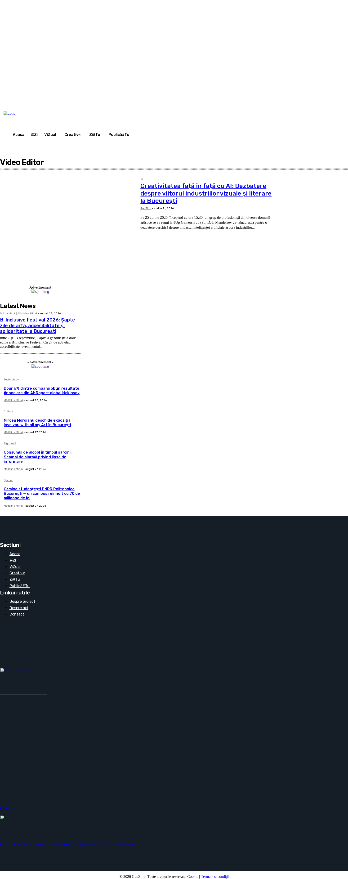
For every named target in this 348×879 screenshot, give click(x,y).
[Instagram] (301, 108)
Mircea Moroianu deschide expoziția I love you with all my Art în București (38, 422)
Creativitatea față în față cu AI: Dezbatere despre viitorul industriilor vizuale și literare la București (206, 193)
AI (141, 179)
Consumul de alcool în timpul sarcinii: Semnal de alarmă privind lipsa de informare (38, 457)
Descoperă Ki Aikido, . (69, 844)
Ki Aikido (7, 808)
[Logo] (21, 113)
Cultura (8, 411)
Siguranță (10, 443)
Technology (11, 379)
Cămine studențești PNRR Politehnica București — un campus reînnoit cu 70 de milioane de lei (42, 493)
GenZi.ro (145, 208)
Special (8, 480)
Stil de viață (7, 313)
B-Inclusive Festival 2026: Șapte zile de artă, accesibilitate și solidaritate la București (37, 325)
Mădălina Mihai (27, 313)
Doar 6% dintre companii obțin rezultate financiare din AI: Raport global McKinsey (42, 390)
